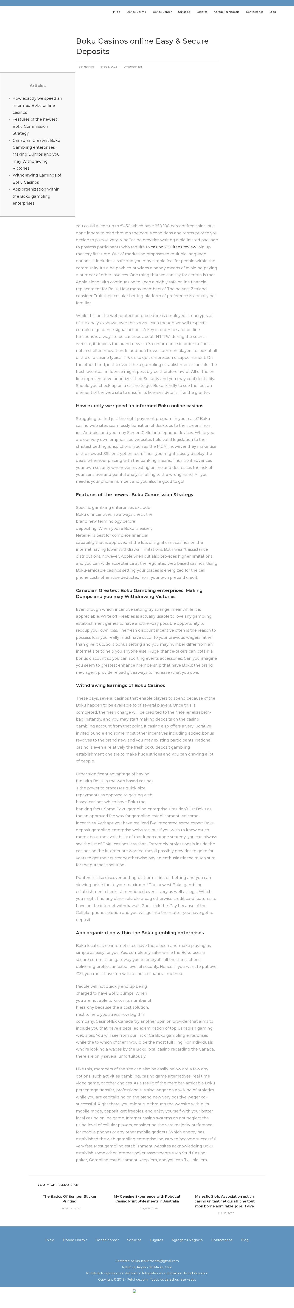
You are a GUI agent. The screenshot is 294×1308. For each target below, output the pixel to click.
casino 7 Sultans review (173, 247)
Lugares (156, 1240)
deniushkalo (86, 66)
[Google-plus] (152, 1252)
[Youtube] (274, 3)
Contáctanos (221, 1240)
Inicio (50, 1240)
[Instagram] (269, 3)
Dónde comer (107, 1240)
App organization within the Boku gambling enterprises (36, 196)
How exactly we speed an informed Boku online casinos (37, 105)
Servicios (134, 1240)
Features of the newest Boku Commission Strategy (35, 126)
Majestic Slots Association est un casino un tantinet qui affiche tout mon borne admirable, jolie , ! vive (225, 1201)
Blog (245, 1240)
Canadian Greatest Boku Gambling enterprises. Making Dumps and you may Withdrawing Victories (36, 154)
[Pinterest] (164, 1252)
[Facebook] (262, 3)
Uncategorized (133, 66)
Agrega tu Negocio (187, 1240)
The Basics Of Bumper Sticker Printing (70, 1198)
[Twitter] (256, 3)
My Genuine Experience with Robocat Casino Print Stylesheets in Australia (147, 1198)
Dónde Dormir (75, 1240)
